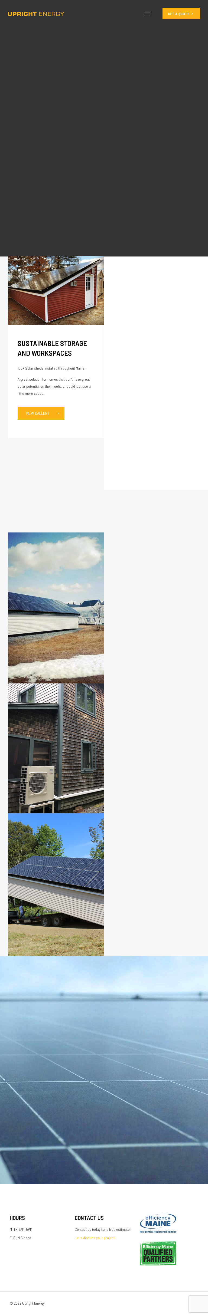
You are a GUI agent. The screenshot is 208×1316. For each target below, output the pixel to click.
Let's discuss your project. (95, 1237)
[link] (56, 290)
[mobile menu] (147, 13)
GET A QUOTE (178, 13)
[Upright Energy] (36, 13)
